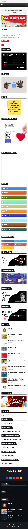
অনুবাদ (6, 188)
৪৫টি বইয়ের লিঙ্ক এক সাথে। (14, 353)
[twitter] (20, 241)
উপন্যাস (6, 197)
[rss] (7, 247)
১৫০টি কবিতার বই (12, 347)
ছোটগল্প (6, 206)
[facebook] (7, 241)
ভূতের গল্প (4, 29)
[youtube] (20, 244)
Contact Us (18, 524)
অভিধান (6, 193)
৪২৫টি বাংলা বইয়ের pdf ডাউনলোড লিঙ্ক (16, 372)
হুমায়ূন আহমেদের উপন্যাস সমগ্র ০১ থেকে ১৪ (17, 386)
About (13, 524)
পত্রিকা (6, 220)
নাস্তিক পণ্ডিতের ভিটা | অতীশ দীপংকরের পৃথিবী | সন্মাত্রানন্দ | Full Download (16, 380)
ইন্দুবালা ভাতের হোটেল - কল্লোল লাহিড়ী (17, 360)
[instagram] (7, 244)
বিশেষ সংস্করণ (7, 229)
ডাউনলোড (7, 215)
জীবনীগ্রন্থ (6, 211)
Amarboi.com (14, 5)
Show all (14, 12)
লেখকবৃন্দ (10, 328)
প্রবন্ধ (5, 225)
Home (9, 524)
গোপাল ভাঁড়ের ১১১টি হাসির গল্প (15, 334)
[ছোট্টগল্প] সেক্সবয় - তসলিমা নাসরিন (16, 340)
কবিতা (6, 202)
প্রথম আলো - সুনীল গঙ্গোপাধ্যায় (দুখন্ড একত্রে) (16, 367)
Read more (4, 40)
